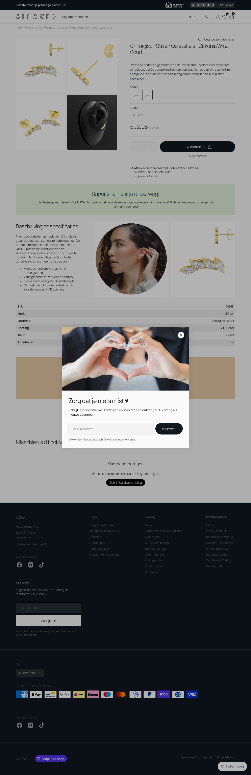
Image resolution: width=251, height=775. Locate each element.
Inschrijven (169, 429)
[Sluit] (181, 335)
